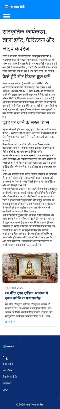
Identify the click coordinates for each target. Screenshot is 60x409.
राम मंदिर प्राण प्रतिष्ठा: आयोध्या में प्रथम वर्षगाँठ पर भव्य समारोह (26, 295)
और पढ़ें (9, 321)
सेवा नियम (7, 370)
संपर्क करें (7, 383)
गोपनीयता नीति (9, 376)
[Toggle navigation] (6, 16)
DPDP (5, 389)
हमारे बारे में (7, 363)
